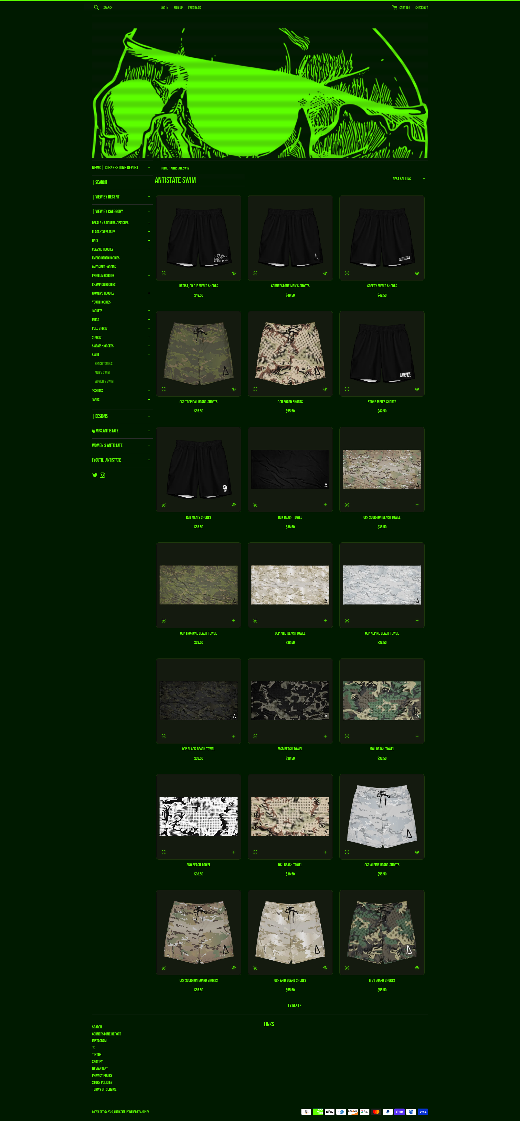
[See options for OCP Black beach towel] (163, 736)
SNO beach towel (199, 865)
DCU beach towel (290, 865)
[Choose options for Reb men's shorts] (234, 505)
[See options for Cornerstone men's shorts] (255, 273)
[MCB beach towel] (290, 701)
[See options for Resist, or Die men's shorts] (163, 273)
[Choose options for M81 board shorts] (417, 968)
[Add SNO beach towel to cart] (234, 852)
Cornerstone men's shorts (290, 286)
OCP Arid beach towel (290, 633)
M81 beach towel (382, 749)
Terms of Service (104, 1089)
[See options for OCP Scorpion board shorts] (163, 968)
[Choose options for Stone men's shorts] (417, 389)
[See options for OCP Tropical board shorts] (163, 389)
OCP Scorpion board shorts (199, 980)
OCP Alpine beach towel (382, 633)
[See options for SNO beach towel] (163, 852)
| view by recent (106, 197)
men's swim (102, 372)
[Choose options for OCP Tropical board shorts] (234, 389)
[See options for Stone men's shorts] (347, 389)
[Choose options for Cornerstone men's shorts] (325, 273)
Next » (296, 1005)
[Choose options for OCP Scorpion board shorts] (234, 968)
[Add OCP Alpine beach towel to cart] (417, 620)
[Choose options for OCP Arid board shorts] (325, 968)
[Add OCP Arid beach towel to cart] (325, 620)
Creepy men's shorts (382, 286)
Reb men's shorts (198, 517)
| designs (100, 416)
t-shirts (97, 390)
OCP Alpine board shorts (382, 865)
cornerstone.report (106, 1034)
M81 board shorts (382, 980)
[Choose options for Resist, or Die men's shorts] (234, 273)
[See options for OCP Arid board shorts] (255, 968)
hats (95, 240)
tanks (96, 399)
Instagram (99, 1041)
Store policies (102, 1082)
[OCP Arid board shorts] (290, 933)
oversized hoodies (104, 267)
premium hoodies (103, 275)
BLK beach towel (290, 517)
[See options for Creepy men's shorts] (347, 273)
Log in (164, 7)
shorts (97, 337)
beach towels (104, 363)
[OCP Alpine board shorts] (382, 817)
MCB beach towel (290, 749)
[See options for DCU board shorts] (255, 389)
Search (97, 1027)
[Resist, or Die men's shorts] (198, 238)
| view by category (107, 211)
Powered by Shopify (137, 1112)
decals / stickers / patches (110, 223)
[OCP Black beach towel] (198, 701)
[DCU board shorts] (290, 354)
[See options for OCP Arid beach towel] (255, 620)
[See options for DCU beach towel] (255, 852)
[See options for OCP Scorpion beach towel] (347, 505)
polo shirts (100, 328)
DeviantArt (100, 1068)
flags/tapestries (103, 231)
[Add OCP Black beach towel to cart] (234, 736)
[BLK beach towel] (290, 470)
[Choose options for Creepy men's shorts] (417, 273)
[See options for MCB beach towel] (255, 736)
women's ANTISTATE (107, 445)
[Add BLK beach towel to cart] (325, 505)
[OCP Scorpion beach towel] (382, 470)
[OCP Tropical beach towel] (198, 585)
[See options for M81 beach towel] (347, 736)
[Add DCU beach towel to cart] (325, 852)
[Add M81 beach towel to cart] (417, 736)
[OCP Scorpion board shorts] (198, 933)
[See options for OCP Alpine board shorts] (347, 852)
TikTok (97, 1054)
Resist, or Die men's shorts (198, 286)
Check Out (421, 7)
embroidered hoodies (106, 258)
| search (99, 182)
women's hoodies (103, 293)
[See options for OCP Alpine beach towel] (347, 620)
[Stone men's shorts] (382, 354)
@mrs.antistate (105, 431)
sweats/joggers (103, 346)
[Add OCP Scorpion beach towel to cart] (417, 505)
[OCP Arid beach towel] (290, 585)
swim (95, 355)
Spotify (97, 1061)
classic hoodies (102, 249)
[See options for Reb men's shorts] (163, 505)
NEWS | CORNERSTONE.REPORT (115, 168)
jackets (97, 311)
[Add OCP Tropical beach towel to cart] (234, 620)
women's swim (104, 381)
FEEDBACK (194, 7)
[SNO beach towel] (198, 817)
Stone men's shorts (382, 402)
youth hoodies (101, 302)
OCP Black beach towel (198, 749)
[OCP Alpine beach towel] (382, 585)
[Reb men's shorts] (198, 470)
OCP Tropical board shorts (198, 402)
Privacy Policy (102, 1075)
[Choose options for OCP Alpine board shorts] (417, 852)
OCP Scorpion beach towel (382, 517)
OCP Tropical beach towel (198, 633)
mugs (95, 319)
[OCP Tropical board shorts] (198, 354)
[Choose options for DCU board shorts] (325, 389)
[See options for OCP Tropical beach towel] (163, 620)
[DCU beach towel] (290, 817)
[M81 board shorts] (382, 933)
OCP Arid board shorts (290, 980)
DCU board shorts (290, 402)
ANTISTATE (119, 1112)
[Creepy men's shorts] (382, 238)
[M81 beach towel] (382, 701)
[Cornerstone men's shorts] (290, 238)
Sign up (178, 7)
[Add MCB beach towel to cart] (325, 736)
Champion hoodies (104, 284)
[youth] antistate (106, 460)
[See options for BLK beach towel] (255, 505)
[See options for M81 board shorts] (347, 968)
